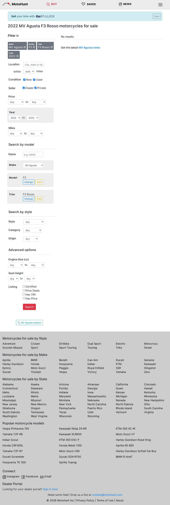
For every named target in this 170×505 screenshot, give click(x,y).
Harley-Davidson (13, 364)
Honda (35, 364)
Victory (92, 372)
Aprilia (6, 360)
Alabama (7, 384)
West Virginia (39, 416)
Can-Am (92, 360)
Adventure (8, 343)
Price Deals (32, 290)
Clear (39, 182)
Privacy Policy (85, 500)
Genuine (149, 360)
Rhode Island (124, 408)
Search (29, 307)
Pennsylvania (67, 408)
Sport (34, 347)
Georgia (92, 388)
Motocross (151, 343)
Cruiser (35, 343)
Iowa (90, 392)
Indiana (63, 392)
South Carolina (153, 408)
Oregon (35, 408)
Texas (62, 412)
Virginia (149, 412)
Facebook (32, 476)
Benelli (63, 360)
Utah (90, 412)
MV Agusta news (89, 47)
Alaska (35, 384)
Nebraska (93, 400)
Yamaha (121, 372)
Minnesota (150, 396)
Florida (63, 388)
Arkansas (93, 384)
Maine (34, 396)
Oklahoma (8, 408)
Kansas (120, 392)
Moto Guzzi (38, 368)
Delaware (37, 388)
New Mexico (38, 404)
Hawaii (148, 388)
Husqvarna (66, 364)
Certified (31, 286)
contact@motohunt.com (107, 494)
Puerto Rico (94, 408)
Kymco (6, 368)
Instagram (13, 476)
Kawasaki (150, 364)
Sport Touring (68, 347)
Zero (147, 372)
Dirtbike (64, 343)
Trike (119, 347)
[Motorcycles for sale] (48, 4)
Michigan (121, 396)
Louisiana (8, 396)
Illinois (35, 392)
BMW (34, 360)
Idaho (5, 392)
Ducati (120, 360)
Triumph (36, 372)
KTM (119, 364)
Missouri (36, 400)
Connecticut (10, 388)
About (120, 500)
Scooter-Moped (12, 347)
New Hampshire (154, 400)
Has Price (31, 298)
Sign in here (50, 489)
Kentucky (150, 392)
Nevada (121, 400)
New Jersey (9, 404)
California (122, 384)
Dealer (29, 88)
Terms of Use (105, 500)
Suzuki (6, 372)
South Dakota (11, 412)
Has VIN (30, 294)
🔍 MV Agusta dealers (29, 322)
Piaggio (64, 368)
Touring (92, 347)
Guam (119, 388)
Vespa (63, 372)
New (29, 79)
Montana (64, 400)
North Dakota (124, 404)
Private (41, 88)
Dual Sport (94, 343)
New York (65, 404)
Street (148, 347)
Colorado (150, 384)
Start (156, 16)
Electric (120, 343)
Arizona (64, 384)
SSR (118, 368)
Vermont (121, 412)
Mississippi (9, 400)
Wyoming (93, 416)
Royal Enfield (95, 368)
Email (47, 476)
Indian (91, 364)
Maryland (65, 396)
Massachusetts (96, 396)
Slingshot (150, 368)
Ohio (147, 404)
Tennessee (37, 412)
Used (39, 79)
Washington (9, 416)
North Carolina (96, 404)
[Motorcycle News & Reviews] (120, 4)
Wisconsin (65, 416)
